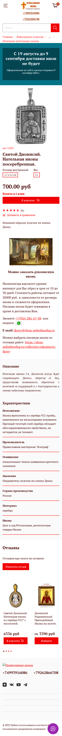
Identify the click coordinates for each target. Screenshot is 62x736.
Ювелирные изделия (30, 37)
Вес (36, 170)
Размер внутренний (15, 170)
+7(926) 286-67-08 (28, 318)
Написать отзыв (16, 567)
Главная (8, 37)
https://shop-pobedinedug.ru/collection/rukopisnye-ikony (29, 346)
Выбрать (46, 641)
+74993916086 (31, 13)
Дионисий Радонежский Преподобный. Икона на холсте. (45, 618)
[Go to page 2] (6, 651)
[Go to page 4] (11, 651)
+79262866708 (31, 19)
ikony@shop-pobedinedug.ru (34, 330)
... (50, 36)
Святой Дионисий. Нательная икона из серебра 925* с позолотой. (15, 618)
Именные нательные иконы (21, 41)
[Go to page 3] (8, 651)
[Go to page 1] (3, 651)
